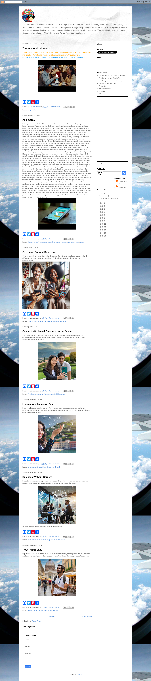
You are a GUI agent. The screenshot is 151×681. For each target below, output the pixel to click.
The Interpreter (122, 187)
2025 (102, 193)
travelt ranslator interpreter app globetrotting (43, 610)
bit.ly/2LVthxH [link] (28, 57)
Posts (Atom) (36, 621)
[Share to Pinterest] (73, 107)
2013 (102, 236)
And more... (29, 120)
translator (71, 242)
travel (77, 242)
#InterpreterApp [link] (41, 57)
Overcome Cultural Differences (39, 252)
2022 (102, 209)
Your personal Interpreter (36, 48)
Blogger (79, 674)
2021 (102, 212)
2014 (102, 233)
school (58, 242)
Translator (102, 86)
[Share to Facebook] (71, 107)
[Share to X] (69, 107)
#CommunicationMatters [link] (74, 57)
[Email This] (64, 107)
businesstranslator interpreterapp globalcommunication (46, 540)
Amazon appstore (105, 89)
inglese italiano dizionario (107, 83)
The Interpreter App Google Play (110, 78)
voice (82, 242)
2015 (102, 230)
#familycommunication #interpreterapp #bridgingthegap (46, 394)
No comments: (55, 107)
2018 (102, 221)
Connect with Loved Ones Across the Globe (47, 331)
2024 (102, 203)
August (104, 196)
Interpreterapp (123, 182)
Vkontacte (102, 94)
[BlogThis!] (66, 107)
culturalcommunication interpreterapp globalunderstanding (47, 321)
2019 (102, 218)
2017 (102, 224)
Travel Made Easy (32, 549)
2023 (102, 206)
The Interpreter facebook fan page (110, 81)
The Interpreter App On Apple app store (112, 75)
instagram (102, 91)
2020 (102, 215)
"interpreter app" (33, 242)
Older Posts (86, 616)
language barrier (33, 110)
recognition (51, 242)
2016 (102, 227)
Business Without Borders (37, 477)
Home (52, 616)
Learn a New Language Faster (39, 404)
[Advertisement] (112, 112)
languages (43, 242)
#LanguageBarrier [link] (56, 57)
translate (64, 242)
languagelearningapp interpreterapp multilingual (44, 467)
